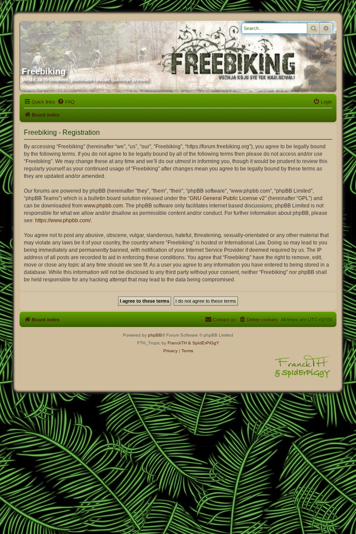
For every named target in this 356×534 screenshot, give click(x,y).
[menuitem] (66, 102)
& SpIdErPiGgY (203, 342)
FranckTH (177, 342)
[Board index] (105, 40)
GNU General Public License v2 (227, 198)
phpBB (155, 335)
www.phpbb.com (103, 206)
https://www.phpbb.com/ (63, 220)
